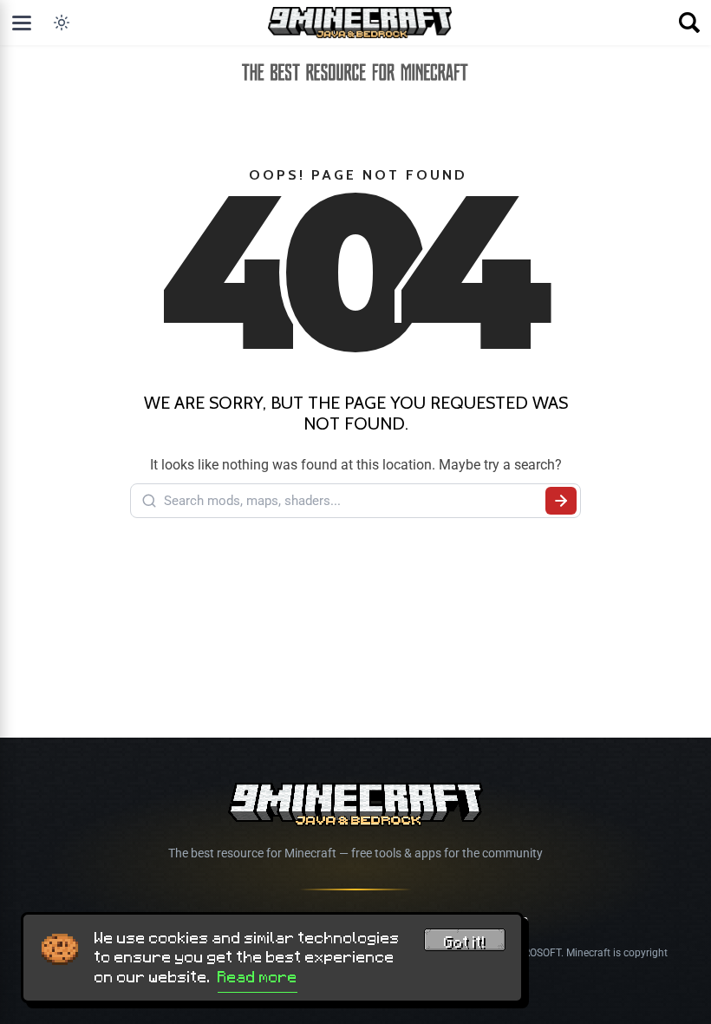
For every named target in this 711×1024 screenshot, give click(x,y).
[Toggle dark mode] (61, 22)
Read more (257, 977)
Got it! (465, 942)
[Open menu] (22, 23)
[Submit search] (561, 501)
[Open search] (689, 23)
